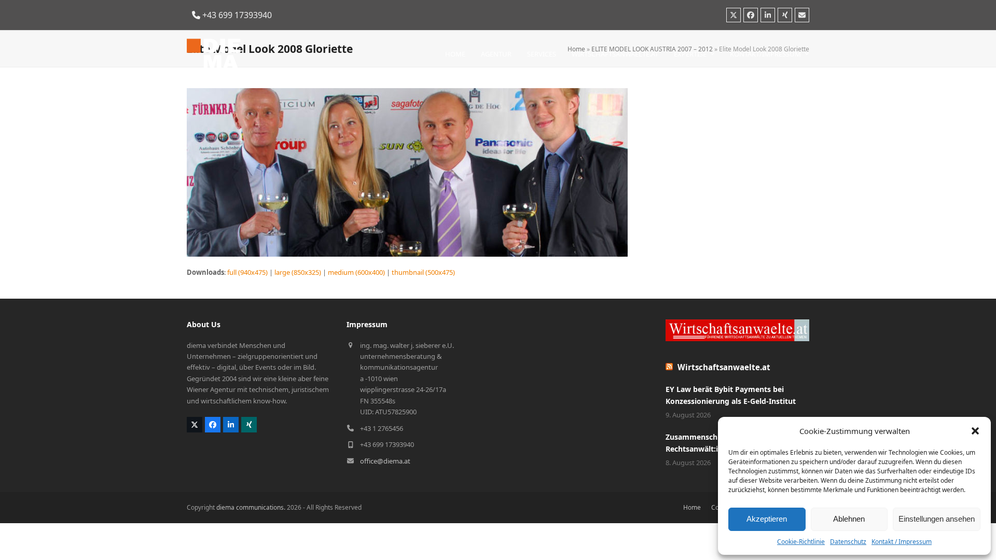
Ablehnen (849, 518)
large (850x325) (297, 272)
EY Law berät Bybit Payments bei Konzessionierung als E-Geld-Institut (731, 395)
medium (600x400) (356, 272)
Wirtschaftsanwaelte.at (723, 367)
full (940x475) (247, 272)
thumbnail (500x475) (423, 272)
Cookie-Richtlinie (801, 541)
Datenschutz (848, 541)
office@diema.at (385, 461)
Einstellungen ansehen (936, 518)
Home (692, 507)
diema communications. (250, 507)
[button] (975, 431)
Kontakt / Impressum (902, 541)
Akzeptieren (766, 518)
